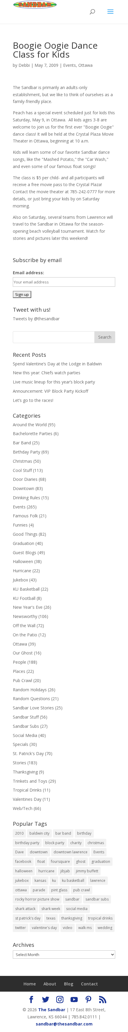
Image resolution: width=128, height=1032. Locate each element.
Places (19, 671)
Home (30, 984)
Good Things (25, 534)
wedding (105, 927)
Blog (68, 984)
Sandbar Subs (26, 726)
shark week (50, 908)
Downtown (23, 488)
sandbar (72, 899)
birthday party (27, 842)
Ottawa (85, 65)
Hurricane (22, 570)
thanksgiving (71, 918)
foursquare (60, 861)
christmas (96, 842)
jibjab (65, 871)
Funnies (20, 525)
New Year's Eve (28, 607)
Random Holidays (30, 689)
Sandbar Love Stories (33, 708)
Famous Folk (25, 516)
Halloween (23, 561)
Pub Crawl (22, 680)
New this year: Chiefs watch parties (46, 372)
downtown (39, 852)
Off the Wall (24, 625)
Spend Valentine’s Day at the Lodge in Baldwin (57, 364)
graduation (100, 861)
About (49, 984)
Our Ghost (23, 653)
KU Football (24, 598)
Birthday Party (26, 452)
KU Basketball (26, 589)
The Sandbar (51, 1009)
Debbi (24, 65)
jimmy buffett (87, 871)
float (41, 861)
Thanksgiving (25, 772)
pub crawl (81, 890)
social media (77, 908)
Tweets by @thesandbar (36, 318)
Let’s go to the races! (33, 400)
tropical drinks (100, 918)
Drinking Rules (26, 497)
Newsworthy (25, 616)
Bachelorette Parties (32, 433)
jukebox (22, 880)
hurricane (46, 871)
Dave (19, 852)
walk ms (85, 927)
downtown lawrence (71, 852)
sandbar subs (97, 899)
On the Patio (25, 635)
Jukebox (20, 580)
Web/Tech (22, 808)
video (67, 927)
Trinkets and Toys (30, 781)
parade (39, 890)
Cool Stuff (22, 470)
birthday (84, 833)
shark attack (25, 908)
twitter (20, 927)
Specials (20, 744)
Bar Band (22, 443)
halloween (23, 871)
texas (50, 918)
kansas (40, 880)
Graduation (23, 543)
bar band (63, 833)
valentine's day (44, 927)
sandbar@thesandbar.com (64, 1024)
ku (54, 880)
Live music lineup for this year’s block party (54, 382)
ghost (80, 861)
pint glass (59, 890)
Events (69, 65)
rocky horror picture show (37, 899)
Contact (89, 984)
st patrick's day (27, 918)
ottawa (21, 890)
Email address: (28, 272)
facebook (23, 861)
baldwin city (39, 833)
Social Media (25, 735)
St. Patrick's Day (28, 753)
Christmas (22, 461)
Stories (19, 762)
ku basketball (73, 880)
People (19, 662)
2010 (19, 833)
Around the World (30, 424)
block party (54, 842)
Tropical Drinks (27, 790)
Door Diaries (25, 479)
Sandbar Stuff (26, 717)
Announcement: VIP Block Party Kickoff (50, 391)
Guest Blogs (24, 552)
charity (76, 842)
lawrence (97, 880)
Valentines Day (27, 799)
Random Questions (31, 698)
